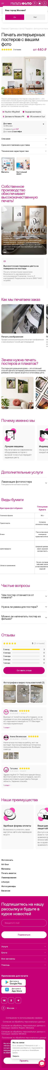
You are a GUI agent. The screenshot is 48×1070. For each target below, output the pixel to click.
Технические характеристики (15, 151)
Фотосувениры (8, 886)
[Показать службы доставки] (43, 124)
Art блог (5, 864)
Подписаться (24, 935)
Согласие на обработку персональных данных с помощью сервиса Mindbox (23, 1033)
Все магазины (8, 958)
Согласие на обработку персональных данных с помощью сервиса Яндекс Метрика (23, 1026)
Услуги (4, 946)
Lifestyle (5, 882)
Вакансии (5, 891)
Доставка (7, 124)
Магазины (5, 869)
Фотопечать (7, 860)
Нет (35, 17)
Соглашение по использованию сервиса (24, 1018)
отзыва (17, 49)
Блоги (4, 952)
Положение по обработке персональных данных (24, 1038)
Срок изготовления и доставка (15, 145)
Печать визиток (8, 873)
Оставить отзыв (24, 670)
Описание (5, 138)
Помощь (5, 965)
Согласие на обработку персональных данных (24, 1022)
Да (15, 17)
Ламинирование (8, 877)
